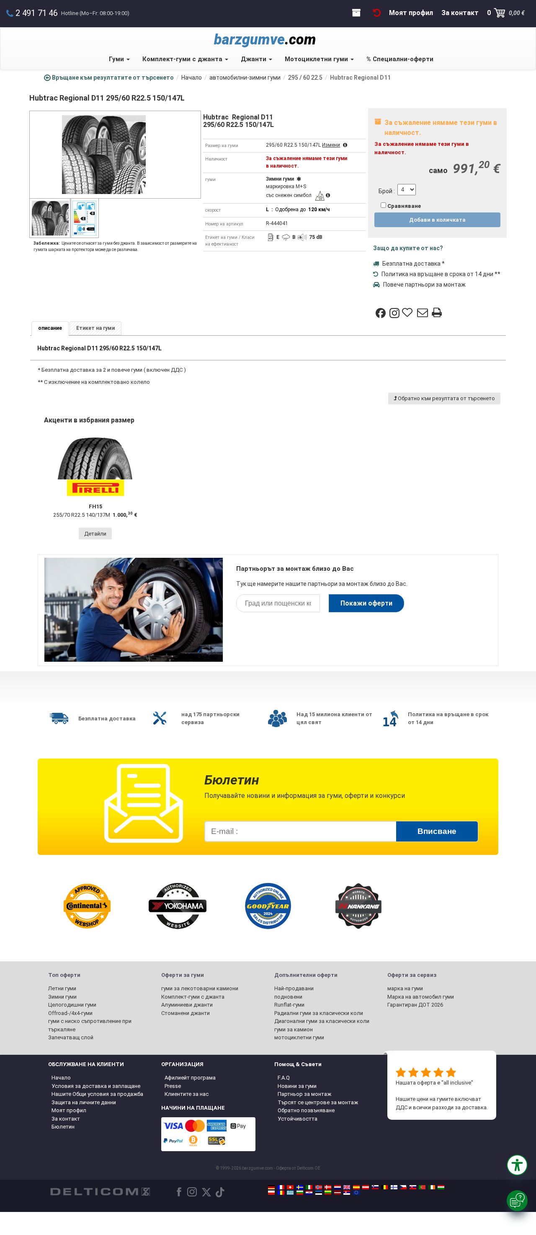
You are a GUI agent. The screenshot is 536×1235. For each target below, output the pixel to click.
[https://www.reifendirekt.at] (365, 1187)
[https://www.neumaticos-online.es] (356, 1187)
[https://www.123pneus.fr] (281, 1187)
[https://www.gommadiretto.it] (309, 1187)
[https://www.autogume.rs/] (346, 1193)
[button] (517, 1165)
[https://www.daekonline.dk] (328, 1187)
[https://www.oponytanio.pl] (271, 1193)
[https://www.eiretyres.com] (431, 1187)
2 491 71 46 (36, 13)
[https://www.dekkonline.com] (318, 1187)
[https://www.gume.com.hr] (309, 1193)
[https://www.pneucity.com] (422, 1187)
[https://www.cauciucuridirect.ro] (281, 1193)
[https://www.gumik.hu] (441, 1187)
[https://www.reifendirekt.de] (271, 1187)
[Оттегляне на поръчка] (377, 13)
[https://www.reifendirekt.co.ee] (318, 1193)
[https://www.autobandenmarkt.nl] (337, 1187)
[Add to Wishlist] (408, 313)
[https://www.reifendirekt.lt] (328, 1193)
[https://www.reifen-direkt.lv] (337, 1193)
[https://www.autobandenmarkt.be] (384, 1187)
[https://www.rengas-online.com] (394, 1187)
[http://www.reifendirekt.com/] (356, 1193)
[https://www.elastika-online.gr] (290, 1193)
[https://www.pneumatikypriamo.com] (413, 1187)
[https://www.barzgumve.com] (299, 1193)
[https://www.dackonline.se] (299, 1187)
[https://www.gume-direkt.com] (375, 1187)
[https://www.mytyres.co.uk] (346, 1187)
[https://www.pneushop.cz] (403, 1187)
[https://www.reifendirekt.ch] (290, 1187)
